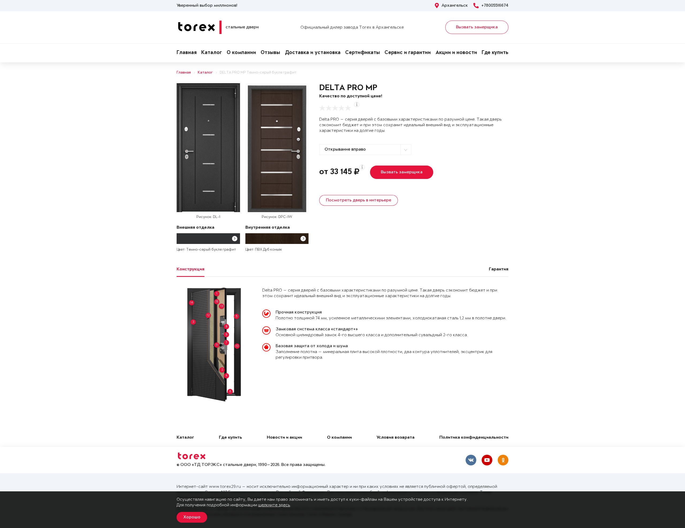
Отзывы (270, 53)
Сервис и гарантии (408, 53)
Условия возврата (395, 437)
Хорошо (191, 517)
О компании (241, 53)
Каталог (211, 53)
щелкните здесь (274, 505)
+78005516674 (494, 5)
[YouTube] (487, 460)
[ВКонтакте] (471, 460)
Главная (187, 53)
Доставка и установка (313, 53)
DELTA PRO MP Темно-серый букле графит (258, 73)
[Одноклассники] (503, 460)
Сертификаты (362, 53)
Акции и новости (456, 53)
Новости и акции (284, 437)
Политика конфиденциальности (473, 437)
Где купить (495, 53)
